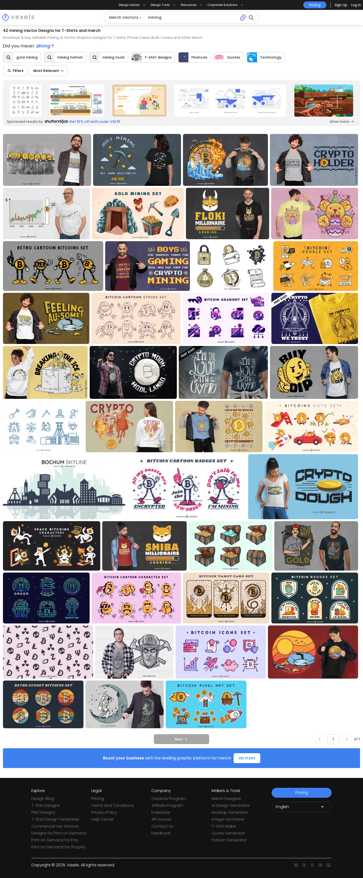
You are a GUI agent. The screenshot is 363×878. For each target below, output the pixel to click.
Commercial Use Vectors (55, 826)
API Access (161, 819)
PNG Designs (43, 812)
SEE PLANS (247, 758)
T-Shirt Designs (45, 805)
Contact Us (162, 826)
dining (43, 46)
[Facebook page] (304, 865)
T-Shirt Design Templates (55, 819)
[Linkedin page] (328, 865)
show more (339, 121)
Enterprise (160, 812)
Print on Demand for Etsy (55, 840)
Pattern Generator (229, 840)
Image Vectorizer (228, 819)
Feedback (160, 833)
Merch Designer (226, 798)
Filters (18, 70)
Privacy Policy (104, 812)
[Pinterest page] (312, 865)
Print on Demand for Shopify (58, 847)
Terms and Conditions (112, 805)
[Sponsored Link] (25, 100)
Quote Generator (228, 833)
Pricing (97, 798)
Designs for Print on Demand (58, 833)
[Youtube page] (320, 865)
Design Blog (42, 798)
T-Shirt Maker (224, 826)
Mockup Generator (230, 812)
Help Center (102, 819)
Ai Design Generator (231, 805)
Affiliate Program (167, 805)
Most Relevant (46, 70)
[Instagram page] (296, 865)
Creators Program (168, 798)
